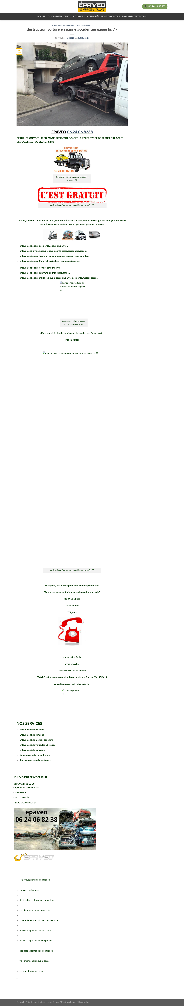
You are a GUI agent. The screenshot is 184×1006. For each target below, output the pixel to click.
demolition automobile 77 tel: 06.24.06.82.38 (72, 25)
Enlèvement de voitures (32, 730)
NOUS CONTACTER (25, 803)
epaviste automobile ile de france (36, 951)
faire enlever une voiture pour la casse (39, 920)
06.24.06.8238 (80, 132)
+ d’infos (78, 16)
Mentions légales (68, 1002)
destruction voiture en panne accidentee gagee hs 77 (72, 205)
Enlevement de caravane (32, 750)
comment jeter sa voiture (32, 971)
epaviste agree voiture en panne (35, 940)
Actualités (93, 16)
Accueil (41, 16)
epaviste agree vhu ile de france (35, 930)
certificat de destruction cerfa (35, 910)
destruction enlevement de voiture (37, 900)
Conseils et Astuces (29, 890)
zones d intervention (134, 16)
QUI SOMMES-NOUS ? (27, 787)
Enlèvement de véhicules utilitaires (37, 745)
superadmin (83, 38)
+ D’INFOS (20, 792)
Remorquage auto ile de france (35, 760)
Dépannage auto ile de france (35, 755)
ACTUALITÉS (22, 798)
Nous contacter (110, 16)
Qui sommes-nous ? (58, 16)
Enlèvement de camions (32, 735)
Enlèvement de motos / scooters (36, 740)
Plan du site (83, 1002)
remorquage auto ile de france (35, 880)
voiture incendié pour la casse (34, 961)
